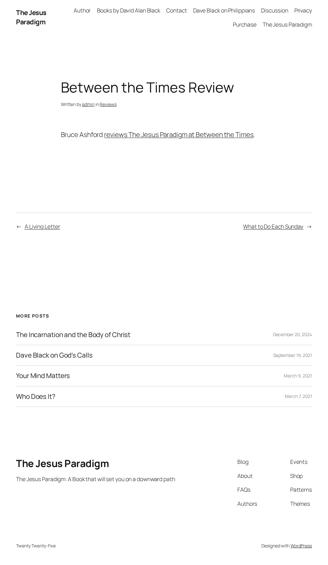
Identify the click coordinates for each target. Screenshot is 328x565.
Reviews (108, 104)
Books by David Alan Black (128, 10)
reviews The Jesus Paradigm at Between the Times (178, 134)
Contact (176, 10)
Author (82, 10)
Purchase (244, 24)
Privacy (303, 10)
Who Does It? (35, 396)
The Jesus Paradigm (31, 17)
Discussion (274, 10)
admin (88, 104)
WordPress (301, 546)
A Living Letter (42, 226)
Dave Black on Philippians (224, 10)
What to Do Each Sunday (273, 226)
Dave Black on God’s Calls (54, 355)
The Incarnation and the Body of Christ (73, 334)
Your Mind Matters (43, 375)
